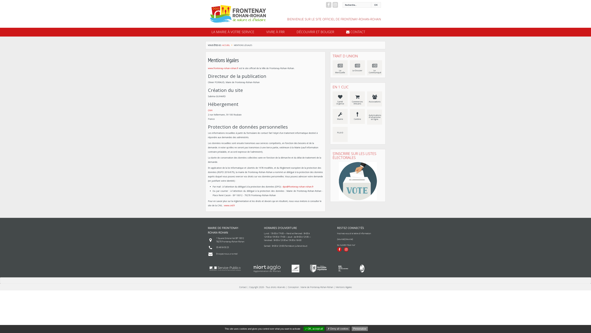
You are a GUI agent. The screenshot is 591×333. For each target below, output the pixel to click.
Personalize (359, 328)
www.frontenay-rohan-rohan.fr (223, 68)
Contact (243, 287)
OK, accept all (315, 328)
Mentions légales (344, 287)
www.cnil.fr (229, 205)
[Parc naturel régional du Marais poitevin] (362, 268)
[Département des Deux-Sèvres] (295, 268)
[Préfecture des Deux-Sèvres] (343, 268)
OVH (210, 110)
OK (376, 4)
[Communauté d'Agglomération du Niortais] (267, 268)
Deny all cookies (339, 328)
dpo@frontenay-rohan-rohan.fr (298, 186)
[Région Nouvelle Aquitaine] (318, 268)
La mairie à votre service (232, 32)
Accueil (226, 45)
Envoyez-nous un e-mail (227, 253)
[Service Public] (225, 268)
